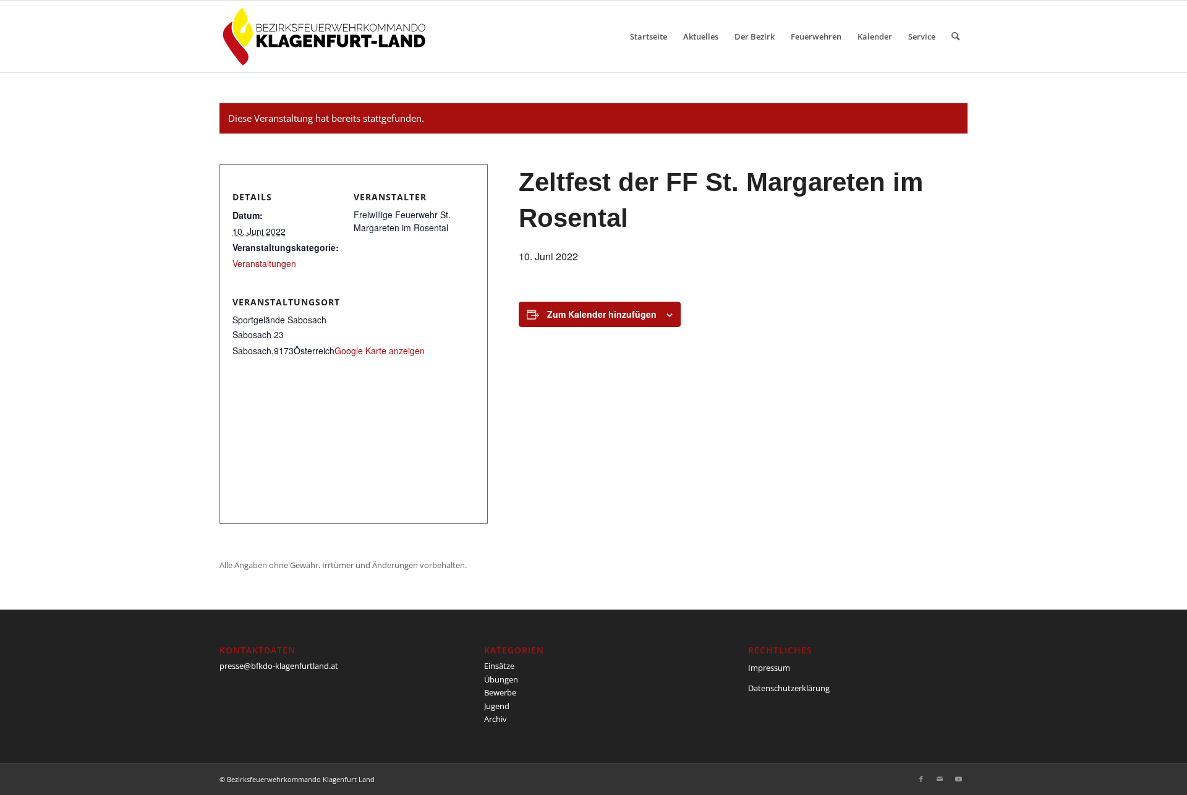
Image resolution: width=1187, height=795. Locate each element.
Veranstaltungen (264, 263)
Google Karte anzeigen (379, 350)
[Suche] (955, 36)
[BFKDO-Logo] (326, 36)
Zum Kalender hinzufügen (602, 314)
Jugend (496, 706)
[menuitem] (648, 36)
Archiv (495, 719)
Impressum (769, 667)
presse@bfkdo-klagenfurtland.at (278, 665)
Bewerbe (500, 692)
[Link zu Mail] (939, 779)
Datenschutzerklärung (789, 688)
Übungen (501, 679)
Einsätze (499, 665)
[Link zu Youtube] (958, 779)
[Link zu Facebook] (921, 779)
